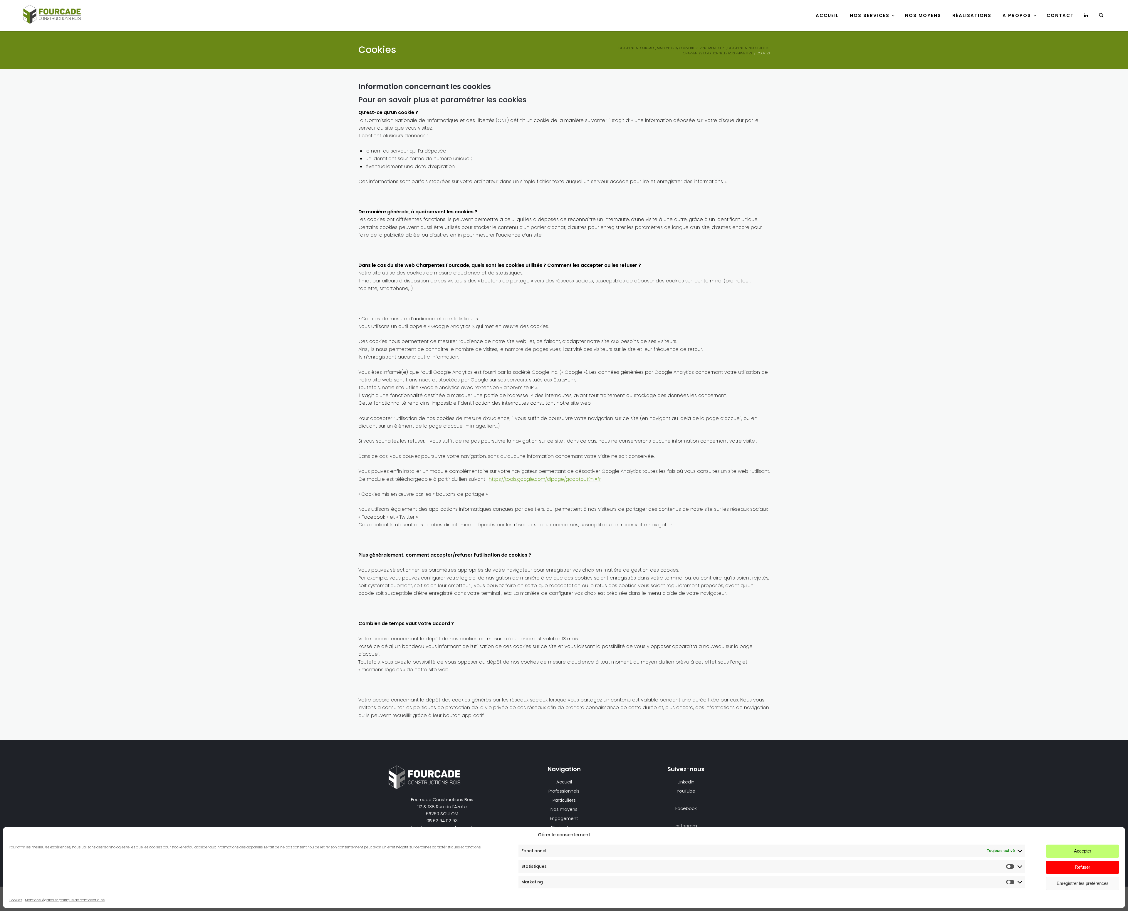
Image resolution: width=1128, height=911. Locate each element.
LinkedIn (686, 782)
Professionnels (564, 791)
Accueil (827, 15)
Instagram (686, 826)
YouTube (686, 791)
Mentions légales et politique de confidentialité (65, 899)
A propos (1017, 15)
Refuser (1082, 867)
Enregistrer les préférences (1083, 883)
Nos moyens (564, 809)
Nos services (869, 15)
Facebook (686, 808)
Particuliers (564, 800)
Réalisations (971, 15)
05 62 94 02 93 (442, 821)
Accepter (1082, 850)
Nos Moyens (923, 15)
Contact (1060, 15)
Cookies (15, 899)
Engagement (564, 818)
